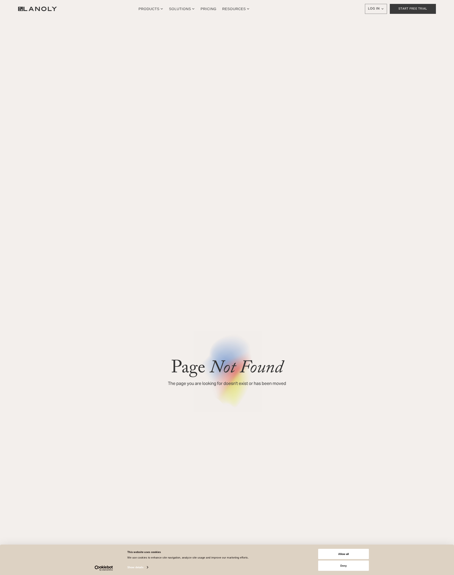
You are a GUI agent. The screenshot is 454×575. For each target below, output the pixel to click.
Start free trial (412, 9)
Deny (343, 565)
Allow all (343, 553)
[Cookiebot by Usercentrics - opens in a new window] (103, 568)
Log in (374, 8)
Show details (135, 567)
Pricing (209, 9)
